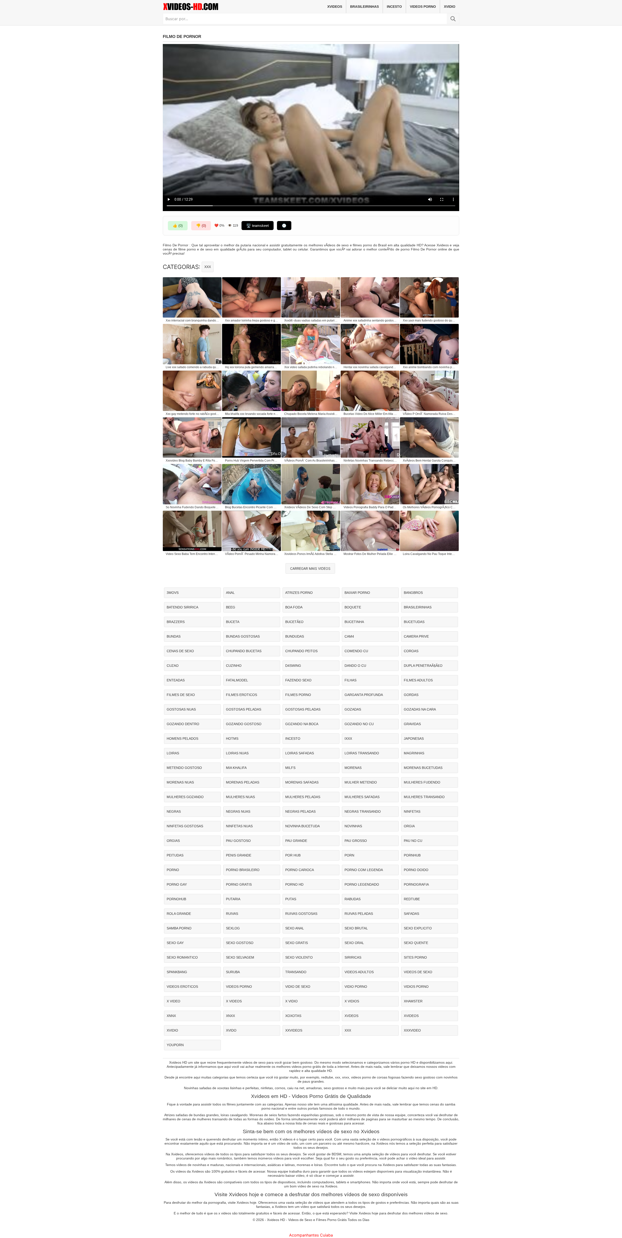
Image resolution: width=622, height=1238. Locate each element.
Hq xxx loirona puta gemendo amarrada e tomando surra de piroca (251, 367)
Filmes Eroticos (241, 695)
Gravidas (412, 724)
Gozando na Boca (301, 724)
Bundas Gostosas (243, 636)
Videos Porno (423, 7)
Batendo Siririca (182, 607)
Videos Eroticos (182, 987)
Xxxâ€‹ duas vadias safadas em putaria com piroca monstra (311, 320)
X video (173, 1001)
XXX (207, 267)
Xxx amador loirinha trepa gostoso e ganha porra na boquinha (251, 320)
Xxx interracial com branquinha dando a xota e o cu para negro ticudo (192, 320)
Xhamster (413, 1001)
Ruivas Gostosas (301, 914)
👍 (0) (178, 225)
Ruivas (232, 914)
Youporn (175, 1045)
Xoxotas (293, 1016)
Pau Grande (296, 841)
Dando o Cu (355, 666)
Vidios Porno (416, 987)
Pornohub (176, 899)
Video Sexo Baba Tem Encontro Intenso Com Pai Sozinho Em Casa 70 (192, 554)
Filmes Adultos (418, 680)
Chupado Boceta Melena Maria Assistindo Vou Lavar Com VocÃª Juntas (311, 414)
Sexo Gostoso (239, 943)
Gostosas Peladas (243, 709)
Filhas (350, 680)
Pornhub (412, 855)
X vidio (291, 1001)
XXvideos (293, 1030)
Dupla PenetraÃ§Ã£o (423, 666)
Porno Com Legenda (364, 870)
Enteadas (176, 680)
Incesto (394, 7)
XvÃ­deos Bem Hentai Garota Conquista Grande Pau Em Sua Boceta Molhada (429, 460)
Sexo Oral (354, 943)
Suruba (233, 972)
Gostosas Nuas (181, 709)
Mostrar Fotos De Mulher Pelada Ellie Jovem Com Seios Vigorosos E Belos (370, 554)
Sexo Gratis (296, 943)
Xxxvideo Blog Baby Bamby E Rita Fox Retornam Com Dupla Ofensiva (192, 460)
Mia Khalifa (236, 768)
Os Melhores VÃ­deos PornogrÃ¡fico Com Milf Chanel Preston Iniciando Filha (429, 507)
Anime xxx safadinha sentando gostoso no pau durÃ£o (370, 320)
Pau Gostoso (238, 841)
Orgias (173, 841)
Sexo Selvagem (240, 957)
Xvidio (449, 7)
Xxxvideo (412, 1030)
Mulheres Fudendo (422, 782)
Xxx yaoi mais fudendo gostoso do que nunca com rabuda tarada (429, 320)
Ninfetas (412, 811)
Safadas (411, 914)
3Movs (173, 593)
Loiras (173, 753)
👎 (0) (201, 225)
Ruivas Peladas (359, 914)
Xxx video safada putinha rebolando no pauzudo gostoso (311, 367)
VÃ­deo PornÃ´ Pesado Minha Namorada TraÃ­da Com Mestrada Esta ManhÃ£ (251, 554)
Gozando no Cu (359, 724)
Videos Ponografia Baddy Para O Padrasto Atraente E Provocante (370, 507)
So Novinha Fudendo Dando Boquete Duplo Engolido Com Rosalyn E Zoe (192, 507)
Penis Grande (238, 855)
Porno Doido (416, 870)
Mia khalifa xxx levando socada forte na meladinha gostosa (251, 414)
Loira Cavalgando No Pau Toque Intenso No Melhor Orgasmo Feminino (429, 554)
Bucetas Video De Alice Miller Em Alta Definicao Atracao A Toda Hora (370, 414)
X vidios (352, 1001)
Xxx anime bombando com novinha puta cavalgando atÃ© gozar (429, 367)
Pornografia (416, 884)
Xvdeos (351, 1016)
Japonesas (414, 738)
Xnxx (230, 1016)
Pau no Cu (413, 841)
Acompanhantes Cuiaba (311, 1235)
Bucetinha (354, 622)
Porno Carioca (299, 870)
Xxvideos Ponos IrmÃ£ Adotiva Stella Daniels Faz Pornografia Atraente (311, 554)
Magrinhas (414, 753)
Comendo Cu (356, 651)
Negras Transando (363, 811)
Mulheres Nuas (240, 797)
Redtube (412, 899)
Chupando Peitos (301, 651)
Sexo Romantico (182, 957)
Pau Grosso (356, 841)
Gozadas (353, 709)
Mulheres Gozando (185, 797)
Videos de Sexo (418, 972)
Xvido (231, 1030)
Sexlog (233, 928)
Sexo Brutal (356, 928)
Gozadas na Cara (420, 709)
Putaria (233, 899)
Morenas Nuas (180, 782)
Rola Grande (179, 914)
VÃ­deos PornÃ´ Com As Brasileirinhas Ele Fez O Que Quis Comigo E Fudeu (311, 460)
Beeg (230, 607)
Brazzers (176, 622)
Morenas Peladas (242, 782)
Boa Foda (293, 607)
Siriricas (353, 957)
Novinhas (353, 826)
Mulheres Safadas (362, 797)
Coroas (411, 651)
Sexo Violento (299, 957)
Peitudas (175, 855)
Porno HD (294, 884)
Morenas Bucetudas (423, 768)
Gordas (411, 695)
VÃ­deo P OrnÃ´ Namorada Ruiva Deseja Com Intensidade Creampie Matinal (429, 414)
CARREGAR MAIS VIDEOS (310, 568)
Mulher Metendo (361, 782)
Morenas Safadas (302, 782)
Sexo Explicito (418, 928)
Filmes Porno (298, 695)
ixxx (348, 738)
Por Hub (293, 855)
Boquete (353, 607)
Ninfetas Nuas (239, 826)
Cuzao (173, 666)
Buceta (232, 622)
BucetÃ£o (294, 622)
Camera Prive (416, 636)
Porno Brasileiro (242, 870)
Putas (290, 899)
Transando (295, 972)
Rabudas (353, 899)
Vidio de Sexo (297, 987)
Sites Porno (415, 957)
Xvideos (334, 7)
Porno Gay (177, 884)
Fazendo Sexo (298, 680)
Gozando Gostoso (243, 724)
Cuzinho (234, 666)
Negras (174, 811)
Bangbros (413, 593)
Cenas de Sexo (180, 651)
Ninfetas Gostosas (185, 826)
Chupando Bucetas (243, 651)
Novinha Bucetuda (302, 826)
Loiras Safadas (299, 753)
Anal (230, 593)
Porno (173, 870)
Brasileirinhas (364, 7)
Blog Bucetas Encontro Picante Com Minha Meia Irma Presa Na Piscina (251, 507)
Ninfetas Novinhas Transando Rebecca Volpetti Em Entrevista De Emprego (370, 460)
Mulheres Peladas (302, 797)
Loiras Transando (362, 753)
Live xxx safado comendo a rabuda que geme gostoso (192, 367)
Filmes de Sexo (181, 695)
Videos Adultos (359, 972)
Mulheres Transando (424, 797)
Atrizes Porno (299, 593)
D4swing (293, 666)
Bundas (174, 636)
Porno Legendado (362, 884)
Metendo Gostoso (184, 768)
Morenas (353, 768)
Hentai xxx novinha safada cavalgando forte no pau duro (370, 367)
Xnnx (171, 1016)
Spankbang (177, 972)
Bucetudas (414, 622)
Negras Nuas (238, 811)
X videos (234, 1001)
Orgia (409, 826)
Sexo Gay (175, 943)
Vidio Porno (356, 987)
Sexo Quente (416, 943)
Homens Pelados (182, 738)
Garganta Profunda (364, 695)
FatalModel (237, 680)
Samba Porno (179, 928)
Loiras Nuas (237, 753)
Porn (349, 855)
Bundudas (294, 636)
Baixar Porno (357, 593)
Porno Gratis (239, 884)
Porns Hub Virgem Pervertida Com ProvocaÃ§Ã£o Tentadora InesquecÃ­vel (251, 460)
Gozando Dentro (183, 724)
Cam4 (349, 636)
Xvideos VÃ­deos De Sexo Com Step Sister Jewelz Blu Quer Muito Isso (311, 507)
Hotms (232, 738)
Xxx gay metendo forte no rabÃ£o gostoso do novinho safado (192, 414)
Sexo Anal (294, 928)
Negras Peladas (300, 811)
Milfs (290, 768)
